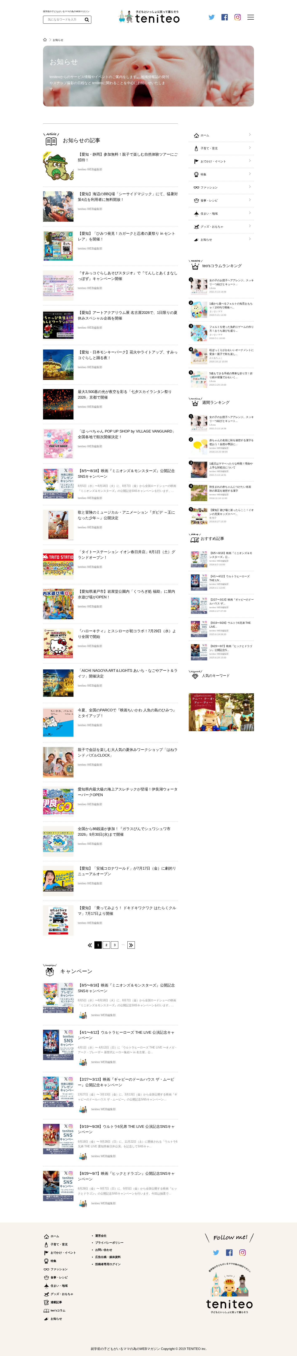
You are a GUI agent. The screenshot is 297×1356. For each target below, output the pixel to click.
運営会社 (101, 1235)
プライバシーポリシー (109, 1242)
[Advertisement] (221, 805)
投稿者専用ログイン (108, 1264)
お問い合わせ (103, 1249)
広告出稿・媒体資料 (108, 1257)
